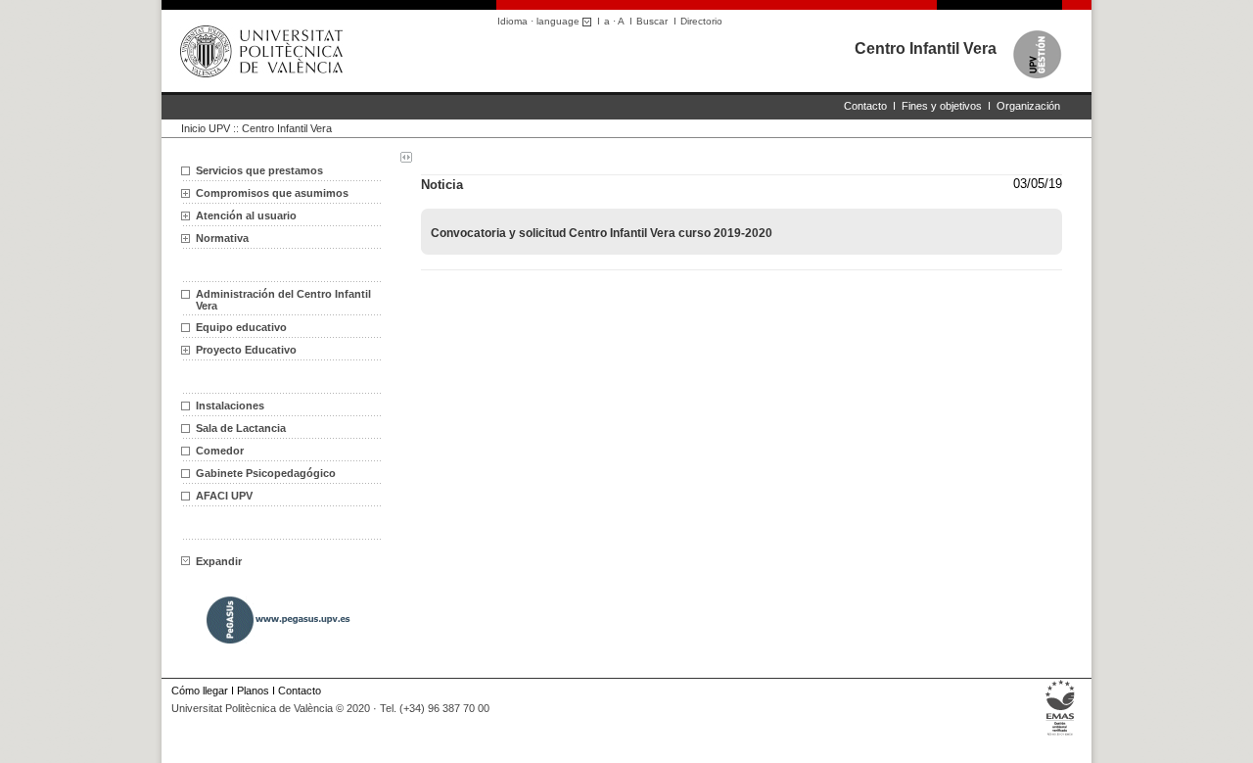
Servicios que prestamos (259, 170)
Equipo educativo (241, 327)
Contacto (865, 106)
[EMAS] (1060, 735)
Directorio (701, 21)
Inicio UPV (205, 128)
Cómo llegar (199, 690)
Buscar (652, 21)
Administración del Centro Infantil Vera (283, 299)
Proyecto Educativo (246, 350)
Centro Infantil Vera (926, 48)
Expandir (219, 561)
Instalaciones (230, 405)
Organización (1028, 106)
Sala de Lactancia (241, 428)
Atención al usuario (246, 215)
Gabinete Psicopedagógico (266, 473)
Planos (253, 690)
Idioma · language (539, 21)
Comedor (220, 450)
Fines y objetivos (942, 106)
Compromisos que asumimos (272, 193)
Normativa (222, 238)
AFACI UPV (224, 495)
